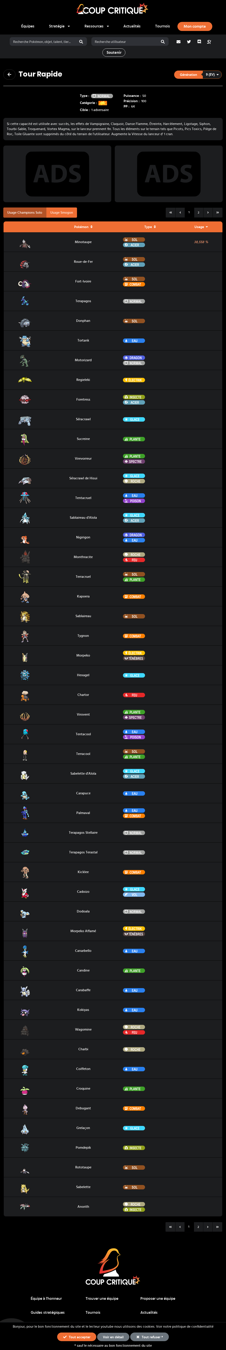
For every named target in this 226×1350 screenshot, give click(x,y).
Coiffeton (83, 1069)
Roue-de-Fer (83, 261)
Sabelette (83, 1187)
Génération (188, 75)
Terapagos (83, 301)
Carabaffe (83, 990)
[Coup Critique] (113, 9)
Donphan (83, 321)
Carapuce (83, 793)
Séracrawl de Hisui (83, 478)
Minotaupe (83, 242)
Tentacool (83, 734)
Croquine (83, 1088)
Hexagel (83, 675)
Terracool (83, 754)
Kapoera (83, 596)
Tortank (83, 340)
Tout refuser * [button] (152, 1337)
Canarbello (83, 950)
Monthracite (83, 557)
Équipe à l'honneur (46, 1299)
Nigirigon (83, 537)
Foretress (83, 399)
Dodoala (83, 911)
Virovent (83, 714)
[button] (198, 75)
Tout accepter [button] (79, 1337)
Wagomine (83, 1029)
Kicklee (83, 872)
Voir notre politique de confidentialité (184, 1326)
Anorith (83, 1206)
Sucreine (83, 439)
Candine (83, 970)
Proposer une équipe (157, 1299)
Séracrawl (83, 419)
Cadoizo (83, 891)
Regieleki (83, 380)
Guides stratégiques (48, 1313)
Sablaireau (83, 616)
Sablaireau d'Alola (83, 517)
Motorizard (83, 360)
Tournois (162, 26)
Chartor (83, 695)
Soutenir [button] (114, 53)
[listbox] (59, 26)
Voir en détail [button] (113, 1337)
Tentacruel (83, 498)
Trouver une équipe (102, 1299)
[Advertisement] (57, 174)
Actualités (132, 26)
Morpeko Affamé (83, 931)
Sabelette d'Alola (83, 773)
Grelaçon (83, 1128)
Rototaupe (83, 1167)
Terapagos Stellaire (83, 832)
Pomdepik (83, 1147)
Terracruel (83, 576)
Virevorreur (83, 458)
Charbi (83, 1049)
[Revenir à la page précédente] (9, 74)
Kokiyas (83, 1010)
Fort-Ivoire (83, 281)
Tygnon (83, 636)
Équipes (27, 26)
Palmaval (83, 813)
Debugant (83, 1108)
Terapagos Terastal (83, 852)
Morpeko (83, 655)
